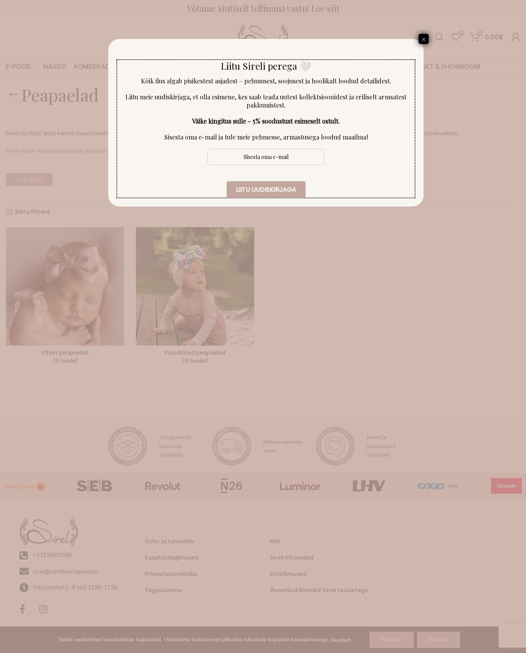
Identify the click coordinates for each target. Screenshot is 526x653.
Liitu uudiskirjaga (266, 189)
